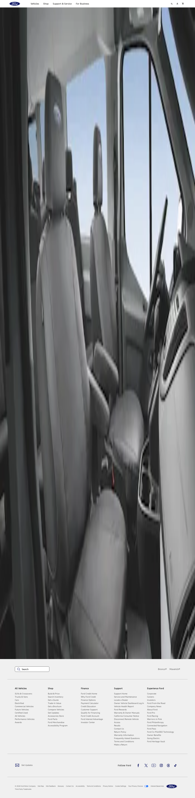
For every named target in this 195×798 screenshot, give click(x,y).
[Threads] (168, 765)
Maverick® (175, 669)
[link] (41, 786)
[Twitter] (146, 765)
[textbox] (32, 669)
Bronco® (162, 669)
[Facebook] (139, 765)
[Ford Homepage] (171, 786)
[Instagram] (161, 765)
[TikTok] (175, 765)
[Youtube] (153, 765)
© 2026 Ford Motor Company (25, 786)
